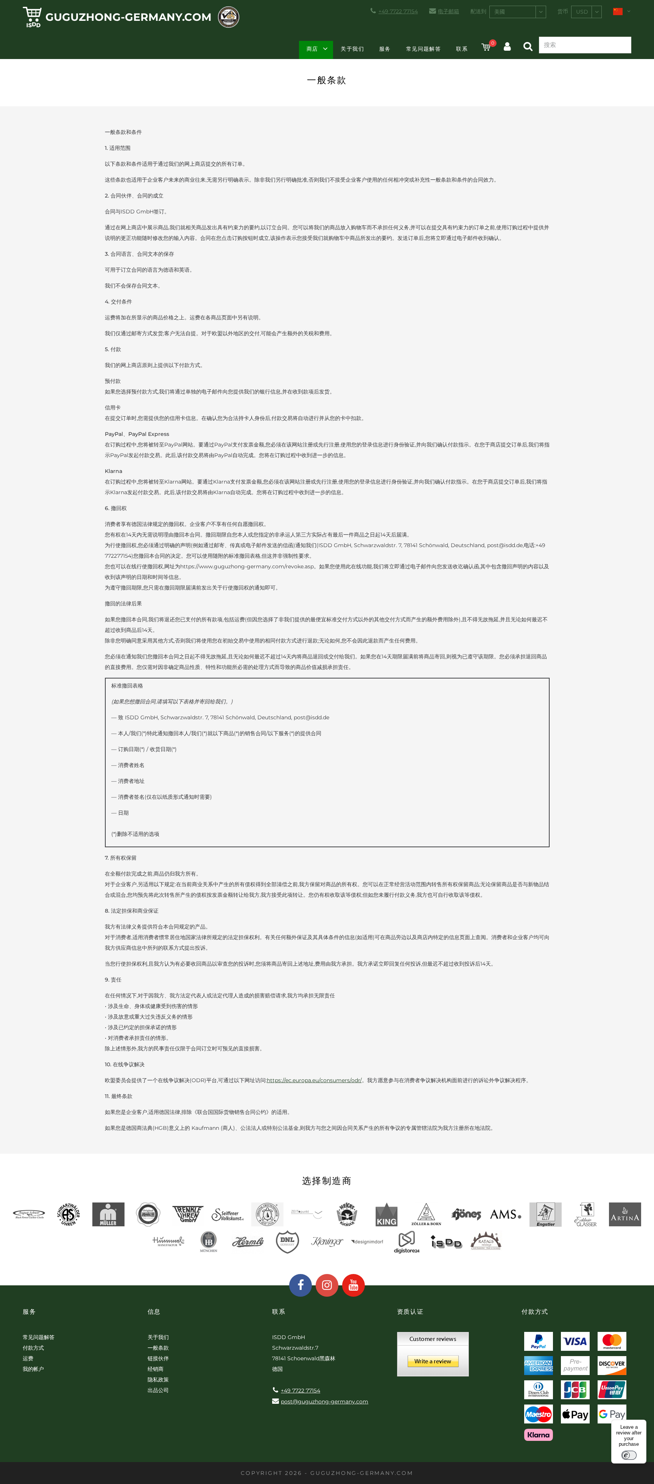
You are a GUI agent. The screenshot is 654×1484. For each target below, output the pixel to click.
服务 (385, 48)
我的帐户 (33, 1369)
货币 (562, 11)
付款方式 (33, 1347)
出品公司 (158, 1390)
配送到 (478, 11)
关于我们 (352, 48)
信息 (154, 1311)
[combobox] (517, 12)
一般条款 (158, 1347)
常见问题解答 (423, 48)
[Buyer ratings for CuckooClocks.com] (433, 1357)
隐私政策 (158, 1379)
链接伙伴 (158, 1358)
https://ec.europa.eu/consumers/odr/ (314, 1080)
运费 (28, 1358)
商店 (312, 48)
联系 (462, 48)
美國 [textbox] (499, 11)
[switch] (629, 1455)
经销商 (156, 1369)
